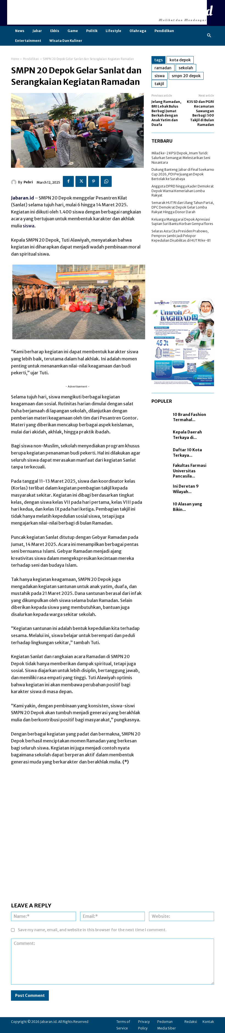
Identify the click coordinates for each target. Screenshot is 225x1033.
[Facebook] (68, 181)
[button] (209, 35)
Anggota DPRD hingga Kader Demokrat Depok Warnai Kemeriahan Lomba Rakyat (182, 191)
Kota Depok (180, 59)
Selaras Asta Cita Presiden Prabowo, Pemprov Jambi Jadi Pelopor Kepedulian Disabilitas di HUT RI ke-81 (181, 235)
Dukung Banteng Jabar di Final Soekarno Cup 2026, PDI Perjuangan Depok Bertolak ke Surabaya (182, 174)
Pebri (28, 182)
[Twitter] (80, 181)
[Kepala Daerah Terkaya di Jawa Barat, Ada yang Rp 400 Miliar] (160, 435)
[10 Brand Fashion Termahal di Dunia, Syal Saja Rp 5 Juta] (160, 417)
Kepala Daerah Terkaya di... (187, 435)
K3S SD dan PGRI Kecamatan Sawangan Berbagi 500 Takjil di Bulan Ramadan (200, 113)
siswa (28, 225)
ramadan (162, 67)
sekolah (186, 67)
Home (15, 59)
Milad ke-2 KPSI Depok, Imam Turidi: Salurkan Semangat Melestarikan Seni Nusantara (180, 157)
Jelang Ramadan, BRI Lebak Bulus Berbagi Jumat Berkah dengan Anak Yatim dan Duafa (166, 113)
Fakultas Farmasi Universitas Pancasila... (189, 471)
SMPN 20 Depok (186, 75)
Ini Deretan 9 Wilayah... (186, 489)
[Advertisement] (107, 12)
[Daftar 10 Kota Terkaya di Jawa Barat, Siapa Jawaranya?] (160, 452)
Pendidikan (31, 59)
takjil (159, 83)
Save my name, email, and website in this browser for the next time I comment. (92, 929)
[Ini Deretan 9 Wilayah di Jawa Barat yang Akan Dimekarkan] (160, 489)
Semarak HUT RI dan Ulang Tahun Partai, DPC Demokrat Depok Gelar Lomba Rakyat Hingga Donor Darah (182, 207)
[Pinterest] (93, 181)
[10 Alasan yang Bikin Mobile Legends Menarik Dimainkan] (160, 506)
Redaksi (190, 1022)
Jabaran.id (22, 198)
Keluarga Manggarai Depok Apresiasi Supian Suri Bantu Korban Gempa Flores (182, 221)
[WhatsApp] (106, 181)
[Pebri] (14, 182)
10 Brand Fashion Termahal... (189, 417)
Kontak (208, 1022)
